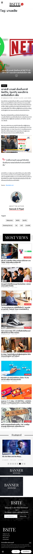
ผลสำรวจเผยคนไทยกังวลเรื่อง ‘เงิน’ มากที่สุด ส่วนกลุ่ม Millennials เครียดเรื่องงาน (15, 425)
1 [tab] (8, 464)
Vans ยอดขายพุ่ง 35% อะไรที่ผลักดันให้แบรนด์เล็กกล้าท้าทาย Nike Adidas (15, 332)
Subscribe (23, 516)
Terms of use (6, 534)
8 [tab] (24, 464)
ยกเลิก (15, 551)
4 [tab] (15, 464)
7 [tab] (22, 464)
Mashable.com (10, 185)
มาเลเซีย (28, 225)
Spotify (25, 220)
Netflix (17, 220)
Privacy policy (6, 535)
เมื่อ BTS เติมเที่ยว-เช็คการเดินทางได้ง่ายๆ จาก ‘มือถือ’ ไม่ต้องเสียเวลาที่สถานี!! (16, 261)
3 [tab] (13, 464)
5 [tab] (17, 464)
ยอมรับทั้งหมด (26, 551)
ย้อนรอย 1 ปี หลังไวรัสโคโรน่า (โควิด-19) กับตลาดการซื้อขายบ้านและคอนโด (15, 378)
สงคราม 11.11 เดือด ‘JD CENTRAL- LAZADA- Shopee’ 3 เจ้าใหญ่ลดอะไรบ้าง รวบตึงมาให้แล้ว (16, 402)
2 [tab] (11, 464)
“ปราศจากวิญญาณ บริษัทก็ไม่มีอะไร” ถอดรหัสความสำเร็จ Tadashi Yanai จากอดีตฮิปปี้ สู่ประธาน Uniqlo (15, 309)
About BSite (6, 537)
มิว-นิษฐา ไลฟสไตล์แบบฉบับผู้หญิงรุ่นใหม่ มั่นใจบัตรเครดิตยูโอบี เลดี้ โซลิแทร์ (16, 355)
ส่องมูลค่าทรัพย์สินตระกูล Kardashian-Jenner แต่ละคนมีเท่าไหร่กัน (16, 285)
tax (16, 225)
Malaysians (10, 220)
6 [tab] (20, 464)
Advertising (6, 539)
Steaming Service (7, 225)
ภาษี (21, 225)
